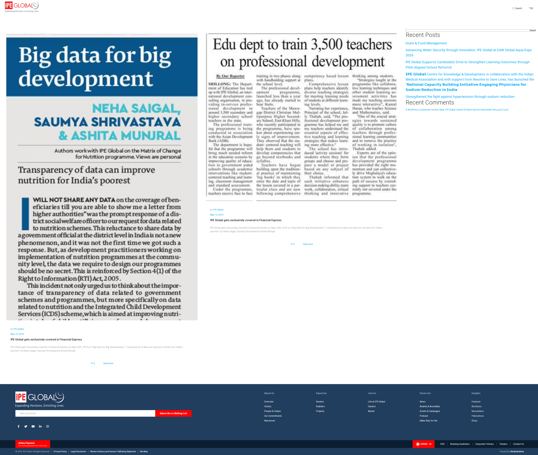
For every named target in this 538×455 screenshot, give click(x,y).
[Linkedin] (40, 426)
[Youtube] (33, 426)
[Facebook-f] (18, 426)
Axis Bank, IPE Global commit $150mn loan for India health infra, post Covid (471, 109)
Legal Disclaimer (78, 451)
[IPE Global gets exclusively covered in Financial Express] (102, 176)
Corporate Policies (484, 444)
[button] (532, 8)
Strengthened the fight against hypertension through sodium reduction (460, 97)
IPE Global (18, 329)
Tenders (503, 444)
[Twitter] (26, 426)
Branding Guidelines (460, 444)
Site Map (144, 451)
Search (533, 30)
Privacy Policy (60, 451)
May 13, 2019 (17, 334)
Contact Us (518, 444)
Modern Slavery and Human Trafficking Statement (113, 451)
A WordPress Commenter (418, 109)
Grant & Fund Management (426, 43)
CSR (442, 444)
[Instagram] (48, 426)
